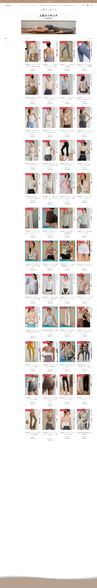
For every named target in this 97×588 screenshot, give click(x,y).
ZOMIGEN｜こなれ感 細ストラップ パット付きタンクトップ (33, 131)
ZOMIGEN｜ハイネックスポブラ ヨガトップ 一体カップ (84, 197)
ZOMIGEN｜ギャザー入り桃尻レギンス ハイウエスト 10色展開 (84, 65)
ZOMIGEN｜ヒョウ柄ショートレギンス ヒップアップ (50, 232)
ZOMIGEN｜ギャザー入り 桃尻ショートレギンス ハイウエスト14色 (50, 399)
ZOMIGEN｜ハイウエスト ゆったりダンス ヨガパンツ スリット (33, 232)
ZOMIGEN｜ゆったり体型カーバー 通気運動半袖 (67, 232)
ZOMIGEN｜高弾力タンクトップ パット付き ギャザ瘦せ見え (33, 197)
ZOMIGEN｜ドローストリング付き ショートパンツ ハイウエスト (84, 265)
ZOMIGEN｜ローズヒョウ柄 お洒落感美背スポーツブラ (67, 265)
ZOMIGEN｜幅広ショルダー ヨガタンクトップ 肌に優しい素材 (50, 164)
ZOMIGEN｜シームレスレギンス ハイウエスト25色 (33, 365)
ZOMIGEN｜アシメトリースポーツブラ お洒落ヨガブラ (50, 131)
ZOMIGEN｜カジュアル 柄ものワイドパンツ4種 (67, 331)
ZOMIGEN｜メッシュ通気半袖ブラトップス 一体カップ (84, 232)
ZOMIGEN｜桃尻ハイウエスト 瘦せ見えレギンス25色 (84, 365)
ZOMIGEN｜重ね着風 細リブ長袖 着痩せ (84, 433)
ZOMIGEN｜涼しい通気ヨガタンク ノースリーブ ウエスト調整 (33, 298)
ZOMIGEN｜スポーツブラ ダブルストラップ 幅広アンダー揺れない (50, 434)
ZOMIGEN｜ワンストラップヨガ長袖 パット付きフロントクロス (67, 298)
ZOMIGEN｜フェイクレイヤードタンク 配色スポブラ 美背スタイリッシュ (33, 332)
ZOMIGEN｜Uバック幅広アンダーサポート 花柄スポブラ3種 (32, 265)
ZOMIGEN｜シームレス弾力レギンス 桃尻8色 (67, 65)
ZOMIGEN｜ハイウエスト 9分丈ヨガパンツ (84, 398)
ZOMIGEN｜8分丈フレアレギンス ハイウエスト (67, 164)
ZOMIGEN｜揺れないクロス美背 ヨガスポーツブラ (33, 98)
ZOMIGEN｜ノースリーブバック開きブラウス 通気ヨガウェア (84, 98)
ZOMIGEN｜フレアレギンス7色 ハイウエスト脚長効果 (32, 433)
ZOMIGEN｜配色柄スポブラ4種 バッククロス (50, 331)
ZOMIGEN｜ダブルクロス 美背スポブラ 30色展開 (50, 365)
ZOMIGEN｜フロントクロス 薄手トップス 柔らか (50, 98)
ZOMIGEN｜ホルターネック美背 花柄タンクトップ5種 (50, 265)
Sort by (26, 38)
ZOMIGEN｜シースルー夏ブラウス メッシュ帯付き (67, 98)
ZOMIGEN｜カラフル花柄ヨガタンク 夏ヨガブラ (67, 365)
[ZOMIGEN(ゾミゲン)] (8, 5)
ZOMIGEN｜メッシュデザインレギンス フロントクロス (67, 398)
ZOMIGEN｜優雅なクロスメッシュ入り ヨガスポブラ (33, 164)
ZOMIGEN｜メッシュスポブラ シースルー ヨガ (67, 131)
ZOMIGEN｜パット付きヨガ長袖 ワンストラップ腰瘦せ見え (50, 298)
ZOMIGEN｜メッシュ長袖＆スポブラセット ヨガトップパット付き (50, 198)
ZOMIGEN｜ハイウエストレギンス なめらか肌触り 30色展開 (33, 65)
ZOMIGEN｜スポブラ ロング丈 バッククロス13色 (67, 433)
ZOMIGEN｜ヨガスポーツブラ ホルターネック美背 (84, 164)
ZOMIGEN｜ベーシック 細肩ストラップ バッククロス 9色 (50, 65)
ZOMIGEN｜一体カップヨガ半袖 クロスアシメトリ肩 (84, 298)
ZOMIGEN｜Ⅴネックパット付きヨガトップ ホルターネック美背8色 (67, 198)
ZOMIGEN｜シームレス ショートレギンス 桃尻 (33, 398)
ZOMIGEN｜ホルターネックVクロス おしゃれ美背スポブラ (84, 331)
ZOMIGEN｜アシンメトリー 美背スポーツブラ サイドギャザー (84, 131)
